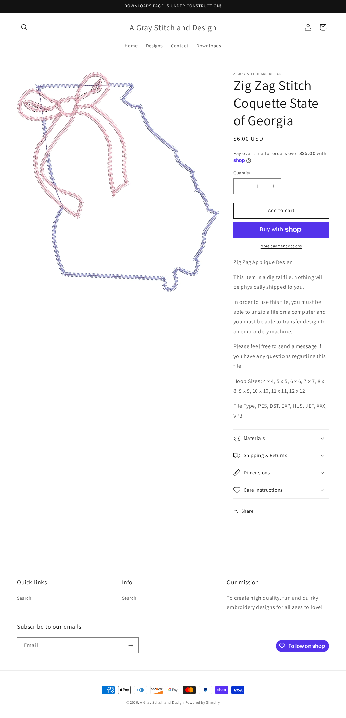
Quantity (241, 173)
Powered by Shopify (202, 702)
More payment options (281, 245)
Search (24, 598)
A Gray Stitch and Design (162, 702)
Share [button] (247, 511)
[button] (24, 27)
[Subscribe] (130, 645)
